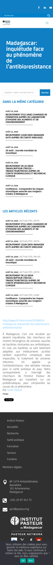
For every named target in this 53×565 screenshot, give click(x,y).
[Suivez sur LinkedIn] (44, 7)
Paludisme (39, 256)
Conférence (41, 295)
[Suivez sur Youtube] (50, 7)
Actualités (26, 221)
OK (23, 560)
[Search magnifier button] (49, 15)
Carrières (12, 459)
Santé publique (15, 439)
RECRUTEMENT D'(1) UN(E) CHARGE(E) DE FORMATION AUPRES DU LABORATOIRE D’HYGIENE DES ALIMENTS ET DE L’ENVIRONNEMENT (26, 118)
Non (31, 560)
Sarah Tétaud (14, 389)
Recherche (13, 433)
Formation (13, 446)
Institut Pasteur (15, 420)
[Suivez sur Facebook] (39, 7)
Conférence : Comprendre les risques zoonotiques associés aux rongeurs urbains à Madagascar (24, 191)
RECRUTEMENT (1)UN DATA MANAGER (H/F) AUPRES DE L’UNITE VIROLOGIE (25, 136)
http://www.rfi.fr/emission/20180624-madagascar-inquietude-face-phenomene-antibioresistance (26, 324)
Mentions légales (12, 467)
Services (11, 452)
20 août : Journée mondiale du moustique (21, 151)
